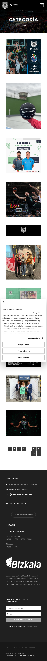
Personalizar (22, 351)
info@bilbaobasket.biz (18, 489)
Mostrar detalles (34, 338)
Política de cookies (15, 653)
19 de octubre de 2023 (24, 392)
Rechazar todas (24, 357)
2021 (31, 67)
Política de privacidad (16, 656)
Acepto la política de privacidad (25, 626)
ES (32, 5)
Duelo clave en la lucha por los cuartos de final (24, 58)
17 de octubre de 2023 (24, 426)
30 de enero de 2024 (24, 64)
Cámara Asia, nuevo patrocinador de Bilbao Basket (24, 261)
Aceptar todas (23, 345)
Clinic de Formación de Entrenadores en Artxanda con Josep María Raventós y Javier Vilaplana (24, 151)
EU (35, 5)
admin (21, 67)
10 (34, 453)
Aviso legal (32, 656)
